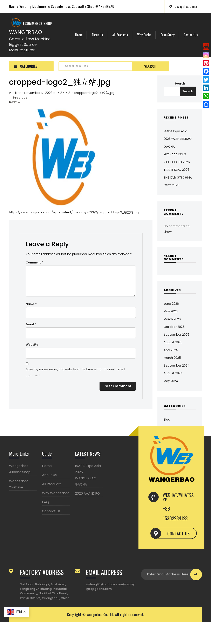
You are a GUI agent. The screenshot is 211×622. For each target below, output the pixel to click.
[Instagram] (206, 55)
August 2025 (173, 342)
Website (32, 344)
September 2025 (176, 334)
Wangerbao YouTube (18, 484)
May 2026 (171, 311)
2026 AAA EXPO (175, 154)
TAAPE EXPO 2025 (176, 169)
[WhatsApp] (206, 96)
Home (78, 34)
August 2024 (173, 373)
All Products (120, 34)
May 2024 (171, 381)
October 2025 (174, 327)
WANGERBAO (25, 32)
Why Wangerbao (55, 493)
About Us (97, 34)
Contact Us (191, 34)
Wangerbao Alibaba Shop (19, 468)
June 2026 (171, 303)
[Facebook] (206, 71)
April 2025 (171, 350)
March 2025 (172, 357)
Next (15, 102)
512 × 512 (63, 93)
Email (31, 324)
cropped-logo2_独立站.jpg (94, 93)
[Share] (206, 104)
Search (150, 66)
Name (31, 304)
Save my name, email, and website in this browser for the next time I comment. (75, 372)
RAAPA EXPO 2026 (177, 162)
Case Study (168, 34)
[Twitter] (206, 79)
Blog (167, 419)
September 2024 (176, 365)
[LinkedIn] (206, 88)
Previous (18, 97)
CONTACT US (178, 533)
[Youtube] (206, 46)
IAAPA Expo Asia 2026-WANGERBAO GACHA (178, 139)
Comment (34, 262)
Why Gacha (144, 34)
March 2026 (172, 319)
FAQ (45, 502)
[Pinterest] (206, 63)
